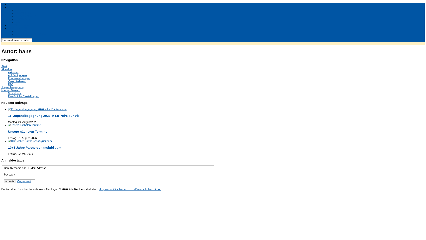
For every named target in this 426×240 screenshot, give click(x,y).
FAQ (17, 22)
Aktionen (20, 10)
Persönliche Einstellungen (30, 34)
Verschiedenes (23, 19)
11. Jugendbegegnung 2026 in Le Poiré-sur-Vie (44, 116)
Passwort (9, 174)
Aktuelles (13, 7)
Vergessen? (24, 181)
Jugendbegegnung (19, 25)
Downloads (21, 31)
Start (10, 4)
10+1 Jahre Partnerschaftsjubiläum (34, 147)
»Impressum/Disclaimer (113, 189)
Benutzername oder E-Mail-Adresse (25, 168)
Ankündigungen (24, 13)
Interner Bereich (17, 28)
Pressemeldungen (25, 16)
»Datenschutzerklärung (144, 189)
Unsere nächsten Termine (27, 131)
